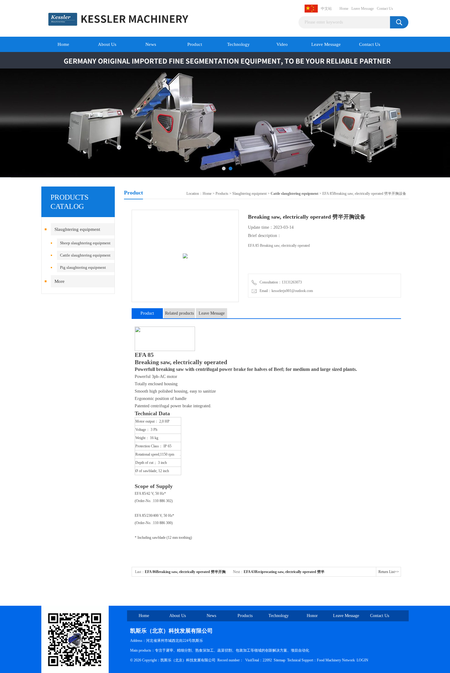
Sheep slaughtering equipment (85, 243)
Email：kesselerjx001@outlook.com (285, 291)
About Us (107, 44)
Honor (312, 615)
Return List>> (388, 572)
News (150, 44)
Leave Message (362, 8)
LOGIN (362, 660)
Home (343, 8)
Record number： (230, 660)
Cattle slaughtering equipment (85, 255)
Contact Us (385, 8)
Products (222, 193)
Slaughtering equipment (77, 229)
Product (194, 44)
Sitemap (279, 660)
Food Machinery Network (336, 660)
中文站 (326, 8)
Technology (238, 44)
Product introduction (147, 314)
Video (282, 44)
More (59, 281)
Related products (179, 313)
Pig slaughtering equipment (83, 267)
